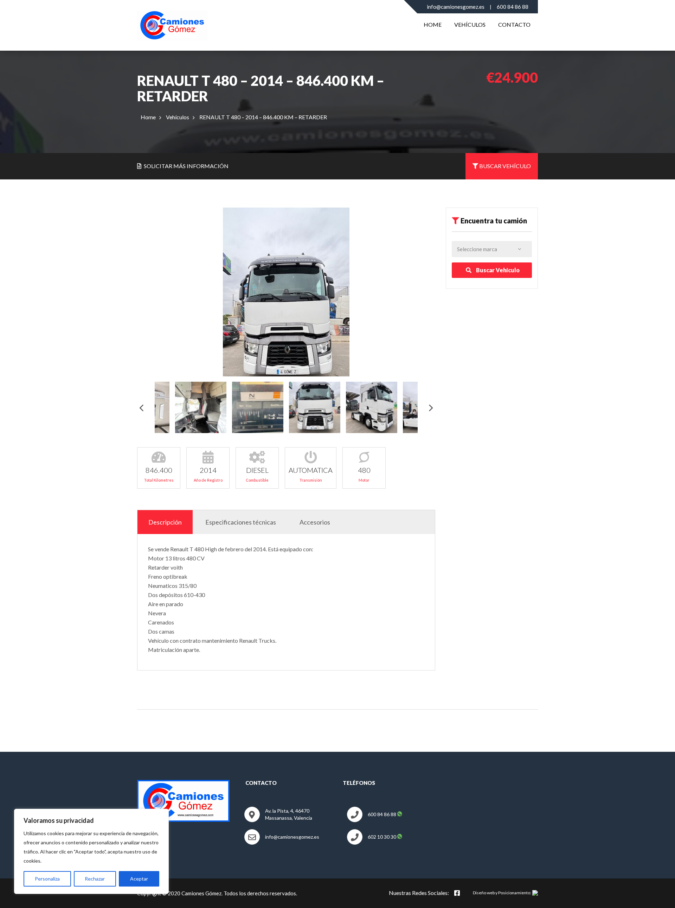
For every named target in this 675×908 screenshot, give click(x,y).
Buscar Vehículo (497, 270)
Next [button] (431, 408)
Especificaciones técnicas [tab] (240, 522)
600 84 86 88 (512, 7)
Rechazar (95, 879)
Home (433, 24)
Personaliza (47, 879)
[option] (286, 292)
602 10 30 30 (382, 837)
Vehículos (470, 24)
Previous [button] (141, 408)
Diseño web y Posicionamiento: (502, 892)
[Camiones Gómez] (172, 24)
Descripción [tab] (165, 522)
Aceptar (139, 879)
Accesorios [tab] (315, 522)
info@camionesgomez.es (455, 7)
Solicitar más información (186, 166)
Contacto (514, 24)
